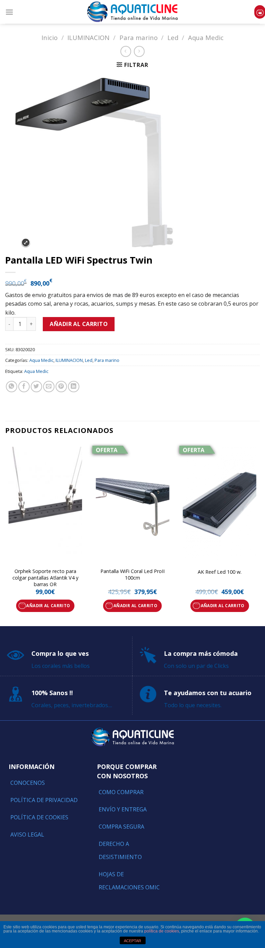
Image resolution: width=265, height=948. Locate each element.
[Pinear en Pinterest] (61, 386)
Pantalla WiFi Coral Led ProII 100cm (132, 574)
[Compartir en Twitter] (36, 386)
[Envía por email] (49, 386)
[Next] (259, 534)
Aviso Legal (27, 834)
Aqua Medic (206, 37)
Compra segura (121, 826)
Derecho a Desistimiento (120, 850)
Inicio (49, 37)
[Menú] (9, 11)
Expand (25, 242)
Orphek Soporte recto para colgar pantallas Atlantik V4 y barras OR (45, 577)
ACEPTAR (132, 941)
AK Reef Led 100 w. (220, 572)
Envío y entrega (123, 809)
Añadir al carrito (79, 324)
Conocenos (27, 783)
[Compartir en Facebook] (24, 386)
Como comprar (121, 792)
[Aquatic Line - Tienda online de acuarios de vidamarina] (132, 12)
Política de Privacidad (44, 800)
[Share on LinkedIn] (73, 386)
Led (172, 37)
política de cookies (161, 931)
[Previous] (5, 534)
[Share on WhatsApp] (11, 386)
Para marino (138, 37)
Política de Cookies (39, 817)
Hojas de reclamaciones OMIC (129, 880)
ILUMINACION (88, 37)
